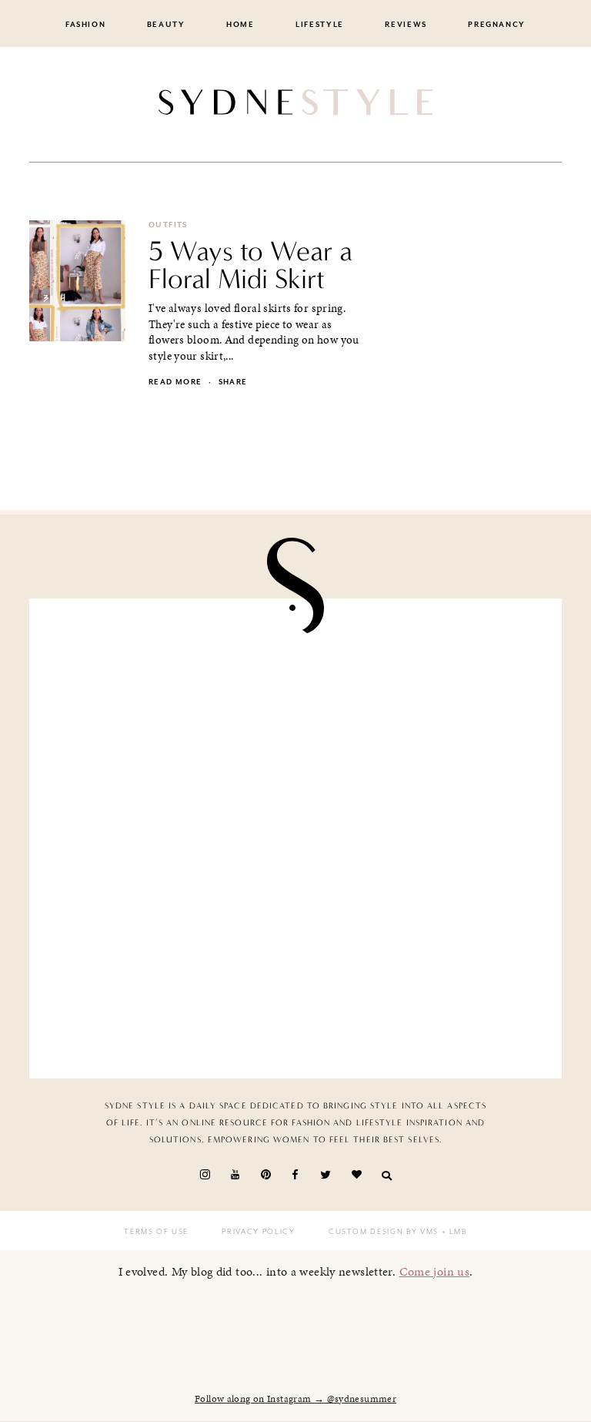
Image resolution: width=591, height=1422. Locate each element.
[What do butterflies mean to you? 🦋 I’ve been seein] (168, 692)
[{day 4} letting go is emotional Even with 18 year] (422, 692)
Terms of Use (156, 1231)
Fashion (85, 24)
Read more (175, 382)
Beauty (166, 24)
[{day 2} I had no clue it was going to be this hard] (422, 984)
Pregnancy (497, 24)
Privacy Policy (258, 1231)
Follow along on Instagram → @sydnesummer (295, 1399)
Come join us (434, 1271)
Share (233, 382)
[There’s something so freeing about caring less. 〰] (168, 839)
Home (240, 24)
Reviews (406, 24)
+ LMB (453, 1231)
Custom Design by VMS (384, 1231)
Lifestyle (320, 24)
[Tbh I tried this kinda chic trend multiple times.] (168, 984)
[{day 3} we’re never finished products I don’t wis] (422, 839)
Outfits (168, 225)
